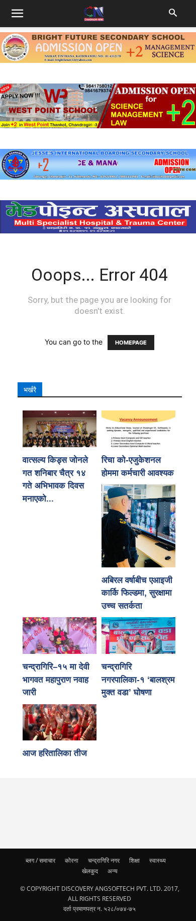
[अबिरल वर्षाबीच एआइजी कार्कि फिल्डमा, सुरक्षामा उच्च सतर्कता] (138, 525)
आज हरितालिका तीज (55, 753)
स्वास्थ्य (157, 860)
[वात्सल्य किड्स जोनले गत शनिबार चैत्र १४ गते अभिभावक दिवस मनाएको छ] (59, 428)
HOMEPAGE (131, 342)
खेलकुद (90, 871)
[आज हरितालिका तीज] (59, 722)
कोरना (71, 860)
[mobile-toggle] (17, 13)
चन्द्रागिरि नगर (104, 860)
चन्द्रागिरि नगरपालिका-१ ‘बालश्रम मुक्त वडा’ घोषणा (138, 679)
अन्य (113, 871)
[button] (174, 13)
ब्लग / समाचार (40, 860)
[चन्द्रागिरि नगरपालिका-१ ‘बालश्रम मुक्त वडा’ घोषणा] (138, 635)
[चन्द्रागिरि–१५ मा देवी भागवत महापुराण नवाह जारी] (59, 635)
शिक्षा (134, 860)
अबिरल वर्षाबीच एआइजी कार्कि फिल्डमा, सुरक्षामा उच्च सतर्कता (137, 593)
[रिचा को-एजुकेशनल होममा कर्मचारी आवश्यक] (138, 428)
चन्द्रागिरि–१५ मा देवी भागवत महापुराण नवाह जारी (56, 679)
